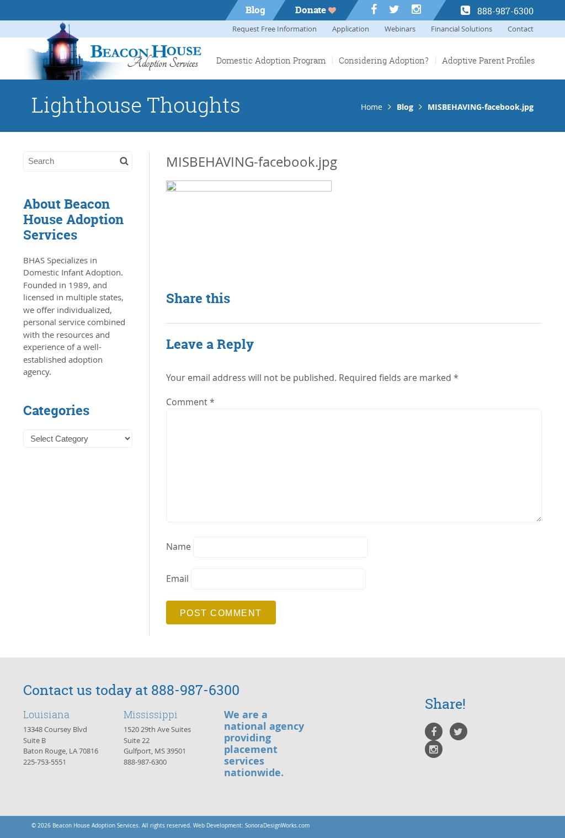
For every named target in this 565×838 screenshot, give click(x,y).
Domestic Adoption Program (271, 60)
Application (350, 29)
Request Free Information (274, 29)
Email (177, 578)
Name (178, 546)
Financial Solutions (461, 29)
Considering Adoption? (384, 60)
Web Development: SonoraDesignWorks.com (251, 825)
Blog (255, 9)
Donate (311, 9)
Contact (521, 29)
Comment (190, 402)
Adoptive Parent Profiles (488, 60)
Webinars (400, 29)
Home (371, 107)
